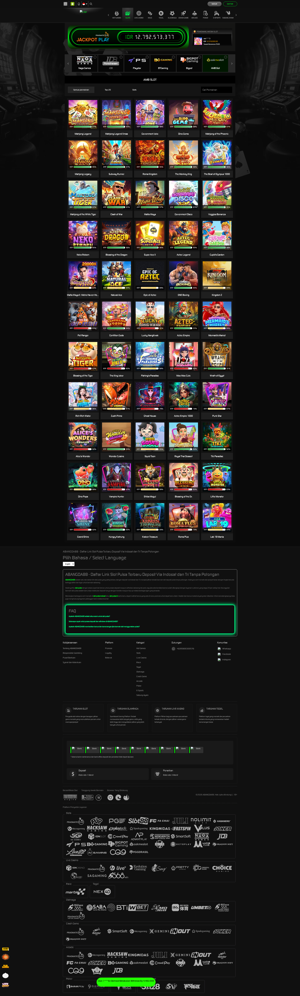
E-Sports (216, 18)
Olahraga (172, 18)
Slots (127, 18)
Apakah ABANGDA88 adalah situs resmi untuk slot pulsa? (89, 616)
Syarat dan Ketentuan (72, 662)
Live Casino (138, 18)
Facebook (226, 654)
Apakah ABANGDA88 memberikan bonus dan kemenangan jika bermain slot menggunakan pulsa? (104, 626)
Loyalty (108, 653)
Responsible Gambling (72, 653)
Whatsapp (226, 648)
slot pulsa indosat (99, 596)
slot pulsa (78, 588)
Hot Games (116, 18)
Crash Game (183, 18)
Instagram (226, 659)
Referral (108, 657)
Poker (205, 18)
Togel (161, 18)
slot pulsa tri (114, 596)
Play (103, 39)
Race (150, 18)
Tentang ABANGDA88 (72, 648)
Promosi (108, 648)
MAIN (219, 114)
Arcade (194, 18)
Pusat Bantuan (69, 657)
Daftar (230, 4)
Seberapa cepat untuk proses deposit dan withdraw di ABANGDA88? (93, 621)
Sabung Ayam (227, 18)
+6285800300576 (185, 648)
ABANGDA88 (70, 580)
